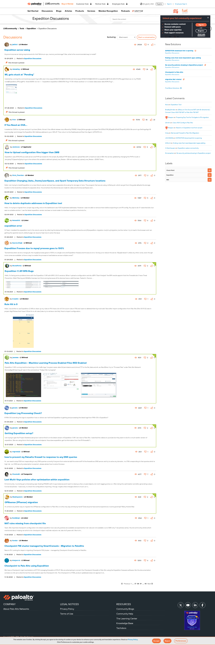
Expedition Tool (176, 104)
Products (79, 11)
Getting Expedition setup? (19, 433)
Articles (68, 11)
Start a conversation (146, 37)
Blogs (58, 11)
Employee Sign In (181, 4)
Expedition (31, 28)
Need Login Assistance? (201, 34)
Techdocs (121, 628)
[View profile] (6, 44)
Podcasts (125, 11)
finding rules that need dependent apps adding (183, 58)
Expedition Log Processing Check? (23, 413)
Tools (22, 28)
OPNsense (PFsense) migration (21, 502)
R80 (167, 180)
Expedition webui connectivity (188, 148)
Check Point (170, 170)
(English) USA (148, 4)
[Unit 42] (137, 11)
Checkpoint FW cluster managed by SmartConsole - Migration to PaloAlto (44, 546)
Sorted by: (111, 37)
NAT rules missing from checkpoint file (25, 523)
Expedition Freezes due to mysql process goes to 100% (34, 248)
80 (146, 584)
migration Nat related (173, 79)
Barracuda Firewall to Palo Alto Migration (185, 133)
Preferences (180, 641)
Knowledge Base (124, 623)
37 (135, 584)
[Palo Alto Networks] (31, 597)
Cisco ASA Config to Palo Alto (183, 123)
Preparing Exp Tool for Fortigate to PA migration (192, 117)
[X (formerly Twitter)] (181, 605)
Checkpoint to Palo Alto (174, 72)
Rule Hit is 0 (11, 304)
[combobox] (137, 19)
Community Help (124, 613)
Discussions (47, 11)
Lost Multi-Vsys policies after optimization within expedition (36, 479)
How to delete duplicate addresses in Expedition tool (33, 203)
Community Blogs (125, 609)
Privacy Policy (133, 639)
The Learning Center (126, 618)
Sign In (169, 4)
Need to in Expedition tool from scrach (189, 128)
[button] (156, 640)
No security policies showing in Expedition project (184, 65)
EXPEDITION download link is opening (179, 51)
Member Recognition (108, 11)
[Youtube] (188, 605)
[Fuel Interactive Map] (176, 11)
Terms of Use (66, 613)
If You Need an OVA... (15, 125)
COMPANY (9, 604)
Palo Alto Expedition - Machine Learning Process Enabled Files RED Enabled (46, 363)
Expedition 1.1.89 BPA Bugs (19, 271)
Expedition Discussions (32, 58)
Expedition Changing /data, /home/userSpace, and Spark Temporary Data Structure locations (54, 180)
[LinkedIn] (195, 605)
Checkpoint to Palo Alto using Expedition (26, 565)
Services (91, 11)
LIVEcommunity (10, 28)
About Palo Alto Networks (16, 609)
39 (141, 584)
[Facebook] (202, 605)
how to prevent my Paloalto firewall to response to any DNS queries (40, 457)
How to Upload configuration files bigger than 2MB (32, 152)
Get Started (32, 11)
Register (159, 4)
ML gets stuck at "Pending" (19, 74)
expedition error (13, 225)
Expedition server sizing (17, 50)
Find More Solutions (172, 88)
